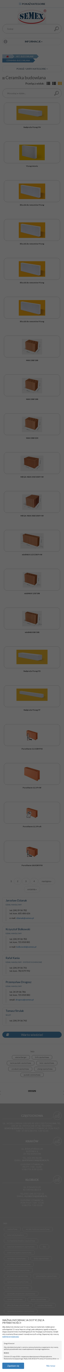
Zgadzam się (13, 1365)
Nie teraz (50, 1365)
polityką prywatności (10, 1336)
